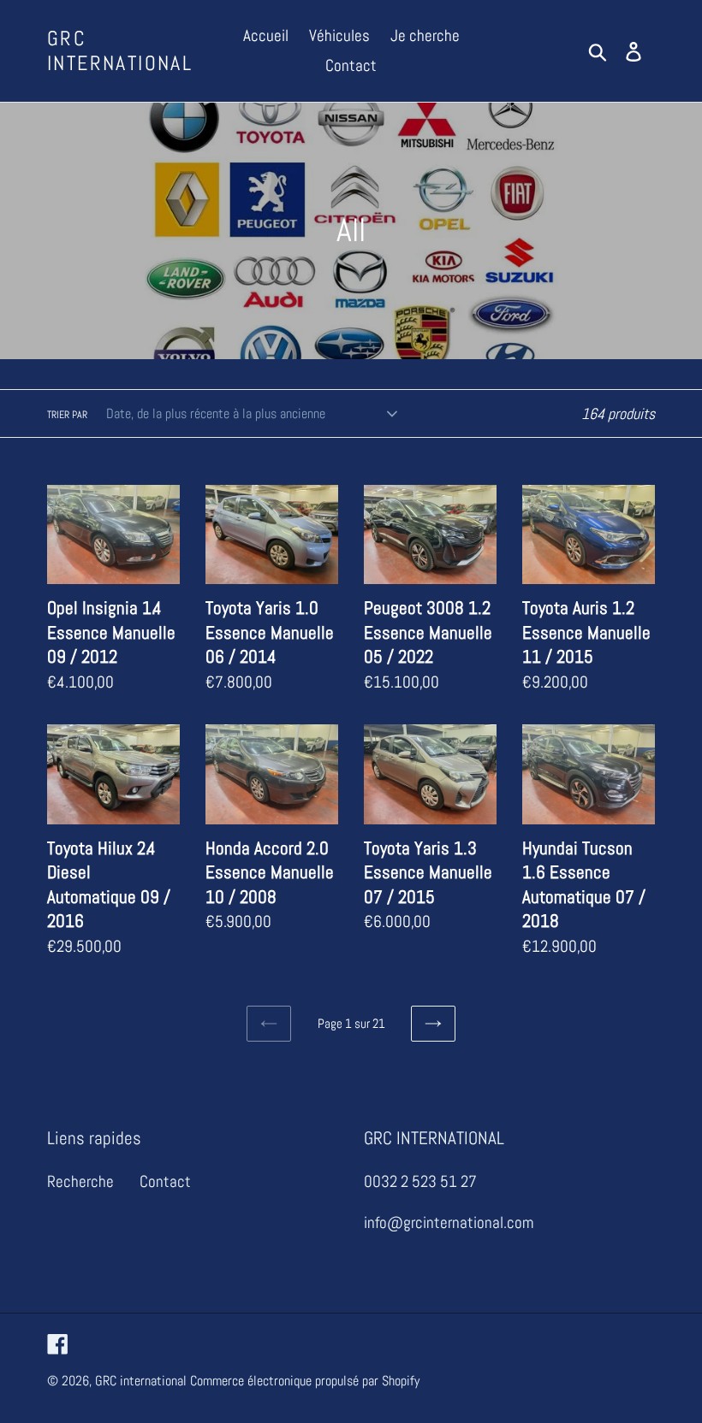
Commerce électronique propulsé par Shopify (304, 1381)
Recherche (80, 1181)
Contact (165, 1181)
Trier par (67, 415)
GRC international (120, 51)
